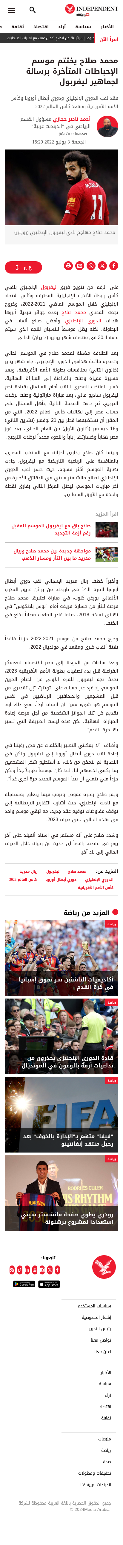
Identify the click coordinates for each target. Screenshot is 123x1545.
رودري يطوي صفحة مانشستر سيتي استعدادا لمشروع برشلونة (67, 1218)
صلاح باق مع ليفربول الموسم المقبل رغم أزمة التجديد (51, 529)
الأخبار (107, 26)
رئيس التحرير (100, 1329)
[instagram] (42, 1269)
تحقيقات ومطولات (94, 1473)
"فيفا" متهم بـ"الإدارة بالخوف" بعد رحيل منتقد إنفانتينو (68, 1140)
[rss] (12, 1269)
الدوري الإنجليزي (83, 320)
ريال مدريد (29, 871)
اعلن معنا (102, 1351)
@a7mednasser (73, 133)
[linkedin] (27, 1269)
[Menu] (11, 10)
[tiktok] (19, 1269)
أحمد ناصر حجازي (71, 119)
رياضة (72, 913)
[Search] (32, 10)
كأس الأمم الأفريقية (95, 887)
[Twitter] (49, 1269)
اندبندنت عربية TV (95, 1484)
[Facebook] (57, 1269)
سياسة (83, 26)
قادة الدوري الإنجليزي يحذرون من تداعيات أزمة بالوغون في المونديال (67, 1062)
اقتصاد (41, 26)
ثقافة (17, 26)
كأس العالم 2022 (23, 879)
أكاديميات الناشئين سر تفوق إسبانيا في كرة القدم (66, 983)
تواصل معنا (101, 1340)
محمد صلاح (73, 312)
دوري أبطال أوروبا (60, 879)
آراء (62, 26)
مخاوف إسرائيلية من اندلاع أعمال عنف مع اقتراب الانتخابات (65, 38)
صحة (107, 1462)
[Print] (68, 265)
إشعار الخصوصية (96, 1317)
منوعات (104, 1439)
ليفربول (48, 287)
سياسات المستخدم (94, 1306)
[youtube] (34, 1269)
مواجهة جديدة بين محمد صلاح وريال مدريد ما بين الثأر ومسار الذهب (52, 554)
